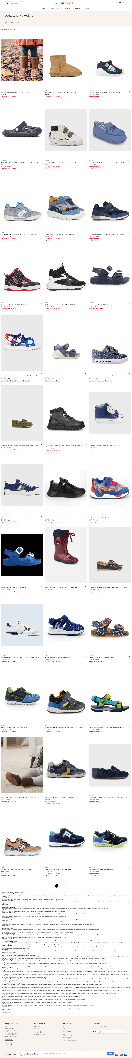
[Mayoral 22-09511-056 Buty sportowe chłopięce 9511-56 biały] (66, 130)
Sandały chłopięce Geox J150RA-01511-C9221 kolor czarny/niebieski (107, 727)
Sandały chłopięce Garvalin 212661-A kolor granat (101, 657)
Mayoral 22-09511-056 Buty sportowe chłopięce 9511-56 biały (61, 162)
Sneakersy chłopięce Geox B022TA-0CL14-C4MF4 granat (59, 234)
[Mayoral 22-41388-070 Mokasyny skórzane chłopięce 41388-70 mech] (22, 412)
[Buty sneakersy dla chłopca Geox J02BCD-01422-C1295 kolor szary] (22, 202)
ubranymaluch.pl (9, 1039)
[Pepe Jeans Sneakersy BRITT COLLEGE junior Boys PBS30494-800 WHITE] (22, 625)
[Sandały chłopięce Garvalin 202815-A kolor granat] (110, 272)
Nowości (44, 8)
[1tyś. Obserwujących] (11, 1044)
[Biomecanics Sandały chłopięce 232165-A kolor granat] (66, 342)
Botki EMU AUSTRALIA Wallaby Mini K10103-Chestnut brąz (60, 92)
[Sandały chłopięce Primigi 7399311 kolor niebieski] (66, 625)
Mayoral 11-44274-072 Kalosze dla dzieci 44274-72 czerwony (61, 587)
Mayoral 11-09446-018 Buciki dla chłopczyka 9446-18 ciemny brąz (18, 797)
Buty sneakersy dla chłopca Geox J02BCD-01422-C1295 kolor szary (18, 234)
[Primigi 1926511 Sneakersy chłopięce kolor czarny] (66, 484)
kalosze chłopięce (90, 924)
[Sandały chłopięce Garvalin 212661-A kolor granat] (110, 625)
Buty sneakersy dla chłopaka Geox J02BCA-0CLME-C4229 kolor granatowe (61, 798)
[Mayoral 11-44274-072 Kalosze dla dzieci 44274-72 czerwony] (66, 554)
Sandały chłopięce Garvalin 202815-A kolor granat (101, 304)
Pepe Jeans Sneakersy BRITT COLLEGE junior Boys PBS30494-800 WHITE (20, 657)
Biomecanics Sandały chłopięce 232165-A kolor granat (59, 375)
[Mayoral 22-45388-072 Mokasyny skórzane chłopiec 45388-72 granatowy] (110, 765)
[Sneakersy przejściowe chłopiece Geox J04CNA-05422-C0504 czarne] (66, 272)
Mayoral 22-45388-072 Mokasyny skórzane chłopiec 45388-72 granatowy (108, 797)
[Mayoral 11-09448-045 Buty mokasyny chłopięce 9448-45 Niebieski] (110, 130)
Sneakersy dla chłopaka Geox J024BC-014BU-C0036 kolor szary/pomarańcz (16, 870)
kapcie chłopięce (108, 901)
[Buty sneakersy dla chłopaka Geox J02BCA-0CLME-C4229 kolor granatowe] (66, 765)
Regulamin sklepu (67, 1039)
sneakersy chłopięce (84, 908)
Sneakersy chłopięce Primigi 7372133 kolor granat (58, 869)
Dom (6, 22)
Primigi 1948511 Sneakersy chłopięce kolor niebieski (102, 517)
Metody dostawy (67, 1031)
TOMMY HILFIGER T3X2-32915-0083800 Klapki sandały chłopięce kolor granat (20, 163)
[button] (123, 3)
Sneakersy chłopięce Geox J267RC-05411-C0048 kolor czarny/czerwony (19, 304)
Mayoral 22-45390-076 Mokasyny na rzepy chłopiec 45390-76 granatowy (108, 587)
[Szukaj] (7, 3)
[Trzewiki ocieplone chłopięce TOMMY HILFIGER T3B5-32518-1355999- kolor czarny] (66, 412)
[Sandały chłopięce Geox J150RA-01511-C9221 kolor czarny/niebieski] (110, 695)
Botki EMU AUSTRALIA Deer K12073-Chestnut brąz (14, 92)
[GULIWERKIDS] (66, 3)
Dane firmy (36, 1028)
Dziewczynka (54, 8)
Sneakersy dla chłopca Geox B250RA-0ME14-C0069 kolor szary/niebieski (64, 727)
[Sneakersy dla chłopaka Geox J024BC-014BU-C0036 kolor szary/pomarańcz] (22, 837)
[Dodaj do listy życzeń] (41, 91)
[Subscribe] (125, 1032)
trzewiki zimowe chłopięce (93, 908)
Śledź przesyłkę (37, 1031)
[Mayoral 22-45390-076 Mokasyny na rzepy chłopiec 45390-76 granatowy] (110, 554)
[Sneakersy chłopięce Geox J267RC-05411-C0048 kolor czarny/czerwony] (22, 272)
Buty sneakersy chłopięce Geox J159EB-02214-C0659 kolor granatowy (107, 234)
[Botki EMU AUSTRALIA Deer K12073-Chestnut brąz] (22, 60)
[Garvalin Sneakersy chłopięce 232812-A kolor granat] (110, 342)
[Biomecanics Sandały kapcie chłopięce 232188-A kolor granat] (110, 60)
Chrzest (88, 8)
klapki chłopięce (104, 908)
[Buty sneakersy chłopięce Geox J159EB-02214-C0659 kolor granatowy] (110, 202)
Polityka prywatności (67, 1035)
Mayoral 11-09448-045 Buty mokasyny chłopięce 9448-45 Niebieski (106, 162)
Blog (64, 1034)
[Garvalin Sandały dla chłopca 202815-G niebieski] (22, 554)
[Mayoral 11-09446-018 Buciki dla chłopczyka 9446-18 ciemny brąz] (22, 765)
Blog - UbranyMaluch (39, 1032)
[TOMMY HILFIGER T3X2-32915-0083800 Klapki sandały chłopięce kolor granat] (22, 130)
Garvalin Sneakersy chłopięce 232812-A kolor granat (102, 375)
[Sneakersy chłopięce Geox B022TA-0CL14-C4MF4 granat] (66, 202)
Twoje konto (37, 1026)
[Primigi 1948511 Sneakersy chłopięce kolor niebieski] (110, 484)
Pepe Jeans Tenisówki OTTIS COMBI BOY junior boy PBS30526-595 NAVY (20, 517)
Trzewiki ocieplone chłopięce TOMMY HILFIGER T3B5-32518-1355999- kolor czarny (63, 446)
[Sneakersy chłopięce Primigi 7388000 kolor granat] (110, 837)
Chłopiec (66, 8)
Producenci (77, 8)
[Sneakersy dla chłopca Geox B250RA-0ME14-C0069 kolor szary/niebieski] (66, 695)
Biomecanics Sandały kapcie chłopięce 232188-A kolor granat (104, 92)
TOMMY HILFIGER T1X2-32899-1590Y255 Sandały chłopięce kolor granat (20, 375)
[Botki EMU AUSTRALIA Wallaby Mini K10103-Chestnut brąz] (66, 60)
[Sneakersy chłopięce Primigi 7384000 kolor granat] (22, 695)
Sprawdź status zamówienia (40, 1029)
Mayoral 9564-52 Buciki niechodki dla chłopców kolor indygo (104, 445)
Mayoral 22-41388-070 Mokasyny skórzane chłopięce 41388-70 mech (19, 445)
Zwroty (64, 1032)
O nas (64, 1028)
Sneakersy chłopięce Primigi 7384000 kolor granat (14, 727)
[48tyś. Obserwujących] (7, 1044)
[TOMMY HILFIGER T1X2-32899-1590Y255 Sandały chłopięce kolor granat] (22, 342)
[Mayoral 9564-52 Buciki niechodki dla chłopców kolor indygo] (110, 412)
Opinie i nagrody (66, 1029)
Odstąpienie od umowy (39, 1034)
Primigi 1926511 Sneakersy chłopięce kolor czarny (58, 517)
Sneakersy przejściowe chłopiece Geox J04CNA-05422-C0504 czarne (63, 304)
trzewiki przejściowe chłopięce (118, 901)
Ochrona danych (67, 1037)
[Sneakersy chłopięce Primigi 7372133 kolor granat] (66, 837)
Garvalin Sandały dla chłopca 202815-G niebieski (13, 587)
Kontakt (64, 1026)
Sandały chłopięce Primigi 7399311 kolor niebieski (58, 657)
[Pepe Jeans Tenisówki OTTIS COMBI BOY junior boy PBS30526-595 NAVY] (22, 484)
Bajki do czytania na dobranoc (70, 1040)
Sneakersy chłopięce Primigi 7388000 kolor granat (101, 869)
